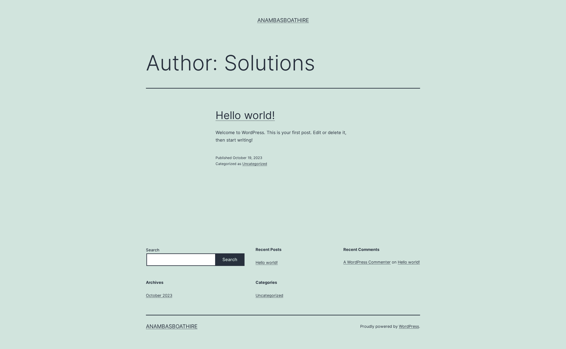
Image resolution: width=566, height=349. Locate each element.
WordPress (409, 326)
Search (152, 250)
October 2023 (159, 295)
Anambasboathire (283, 20)
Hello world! (245, 115)
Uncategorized (254, 163)
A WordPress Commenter (367, 262)
